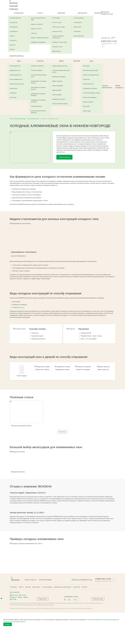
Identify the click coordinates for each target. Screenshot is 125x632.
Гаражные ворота (88, 102)
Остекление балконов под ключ (38, 75)
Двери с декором (57, 81)
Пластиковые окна (15, 66)
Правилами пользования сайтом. (14, 622)
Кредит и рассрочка (37, 24)
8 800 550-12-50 (109, 41)
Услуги (40, 13)
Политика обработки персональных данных (23, 608)
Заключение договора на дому (38, 18)
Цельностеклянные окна (17, 84)
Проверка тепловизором (38, 42)
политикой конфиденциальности (93, 603)
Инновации (13, 93)
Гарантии (34, 33)
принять (7, 624)
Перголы (76, 61)
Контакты (98, 13)
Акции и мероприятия (107, 87)
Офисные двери (57, 94)
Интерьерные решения (90, 88)
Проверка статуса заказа (59, 42)
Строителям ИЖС (79, 36)
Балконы (40, 61)
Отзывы (12, 49)
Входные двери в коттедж (59, 66)
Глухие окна (86, 79)
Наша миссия (14, 22)
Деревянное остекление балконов (38, 94)
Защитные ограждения (90, 97)
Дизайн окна (13, 88)
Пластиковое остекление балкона (38, 88)
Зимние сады (87, 111)
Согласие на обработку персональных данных (49, 608)
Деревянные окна (15, 70)
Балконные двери (57, 85)
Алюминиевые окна (15, 75)
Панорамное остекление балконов (38, 101)
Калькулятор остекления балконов (38, 111)
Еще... (92, 61)
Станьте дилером (79, 18)
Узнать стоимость (119, 87)
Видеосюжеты (56, 51)
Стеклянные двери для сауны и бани (61, 71)
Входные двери (56, 90)
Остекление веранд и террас (91, 93)
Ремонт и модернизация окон (39, 37)
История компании (15, 18)
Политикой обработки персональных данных (103, 620)
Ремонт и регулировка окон (91, 75)
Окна (19, 61)
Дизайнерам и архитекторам (62, 587)
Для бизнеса (82, 13)
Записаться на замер (58, 27)
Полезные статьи (57, 46)
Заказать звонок (64, 157)
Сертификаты (14, 31)
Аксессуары (86, 66)
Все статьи (62, 432)
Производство (14, 27)
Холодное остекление (37, 66)
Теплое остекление (36, 70)
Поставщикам (78, 22)
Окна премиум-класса (16, 79)
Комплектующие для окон (90, 70)
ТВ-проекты (13, 40)
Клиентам (61, 13)
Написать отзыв (57, 31)
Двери (61, 61)
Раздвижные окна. (18, 307)
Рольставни (86, 106)
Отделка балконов (36, 106)
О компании (18, 13)
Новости (12, 36)
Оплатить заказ (56, 22)
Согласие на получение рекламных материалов (78, 608)
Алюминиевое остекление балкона (38, 82)
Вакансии (12, 45)
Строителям (77, 31)
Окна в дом (13, 97)
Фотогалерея (56, 18)
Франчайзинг (78, 27)
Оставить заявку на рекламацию (58, 36)
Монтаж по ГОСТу (36, 28)
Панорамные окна (88, 84)
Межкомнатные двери (58, 76)
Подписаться (42, 599)
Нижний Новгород (16, 56)
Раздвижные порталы (58, 99)
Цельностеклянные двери (60, 103)
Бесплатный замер (45, 580)
